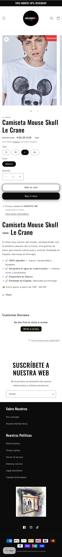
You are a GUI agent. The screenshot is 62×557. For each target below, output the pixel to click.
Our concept (12, 417)
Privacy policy (13, 450)
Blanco (9, 164)
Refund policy (13, 443)
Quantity (6, 171)
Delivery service (14, 464)
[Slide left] (24, 111)
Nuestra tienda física (16, 423)
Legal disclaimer (14, 470)
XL (34, 152)
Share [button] (9, 294)
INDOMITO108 (26, 551)
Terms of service (14, 457)
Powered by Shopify (39, 551)
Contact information (16, 477)
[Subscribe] (52, 394)
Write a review (31, 328)
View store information (17, 214)
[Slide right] (37, 111)
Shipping (16, 142)
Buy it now (31, 196)
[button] (3, 18)
